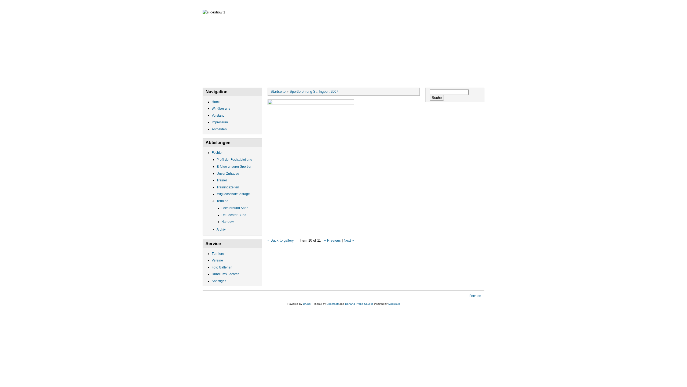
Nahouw (227, 222)
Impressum (359, 5)
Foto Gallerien (222, 267)
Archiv (221, 229)
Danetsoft (333, 303)
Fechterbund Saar (234, 208)
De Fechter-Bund (233, 215)
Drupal (307, 303)
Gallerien (425, 5)
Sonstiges (219, 281)
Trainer (222, 180)
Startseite (278, 91)
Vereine (217, 260)
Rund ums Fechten (225, 274)
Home (215, 5)
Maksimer (394, 303)
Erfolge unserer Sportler (234, 167)
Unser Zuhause (228, 173)
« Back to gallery (281, 240)
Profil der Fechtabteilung (234, 160)
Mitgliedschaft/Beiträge (233, 194)
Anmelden (219, 129)
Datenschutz (322, 5)
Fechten (392, 5)
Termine (222, 201)
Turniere (218, 254)
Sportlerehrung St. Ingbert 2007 (314, 91)
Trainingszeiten (228, 187)
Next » (349, 240)
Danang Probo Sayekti (359, 303)
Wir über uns (248, 5)
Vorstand (285, 5)
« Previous (332, 240)
